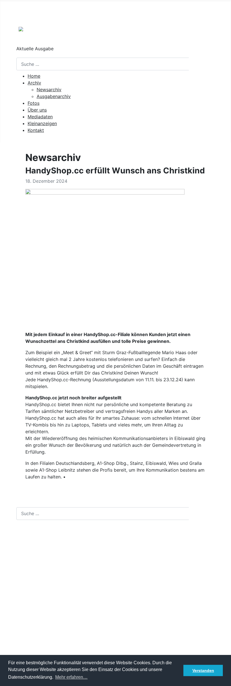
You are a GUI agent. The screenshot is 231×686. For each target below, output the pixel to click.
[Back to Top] (223, 678)
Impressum (27, 652)
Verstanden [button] (203, 670)
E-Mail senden (31, 590)
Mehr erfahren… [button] (71, 677)
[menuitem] (34, 76)
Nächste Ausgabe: (59, 15)
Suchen (202, 64)
